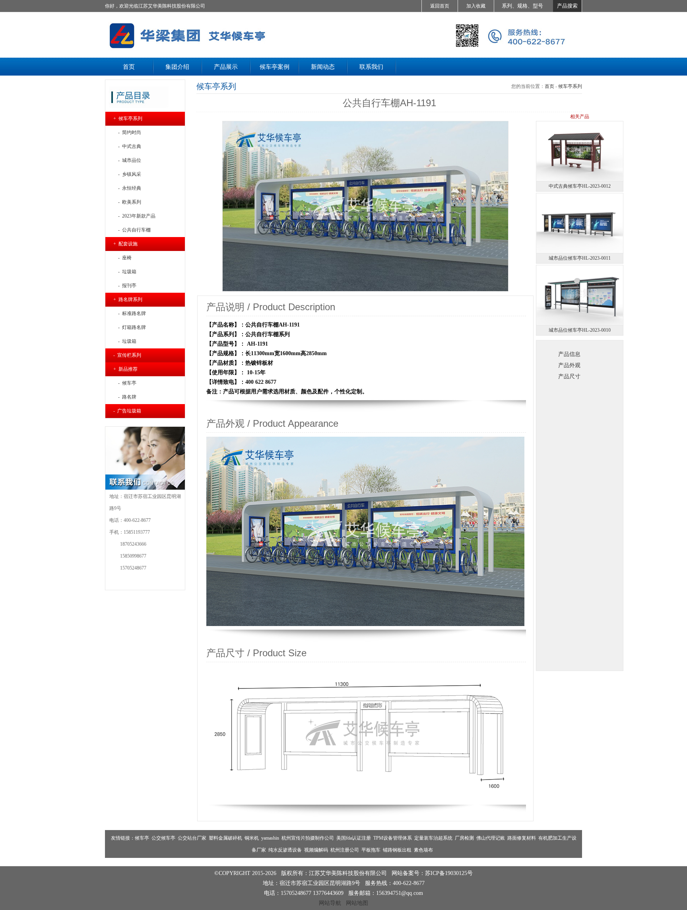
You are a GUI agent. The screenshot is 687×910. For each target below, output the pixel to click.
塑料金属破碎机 (225, 838)
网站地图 (357, 903)
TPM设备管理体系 (392, 838)
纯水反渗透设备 (285, 850)
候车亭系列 (570, 86)
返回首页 (439, 6)
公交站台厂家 (192, 838)
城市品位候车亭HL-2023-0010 (580, 330)
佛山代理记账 (490, 838)
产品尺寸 (569, 376)
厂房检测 (464, 838)
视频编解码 (316, 850)
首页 (549, 86)
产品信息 (569, 354)
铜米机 (252, 838)
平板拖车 (370, 850)
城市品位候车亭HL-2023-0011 (580, 258)
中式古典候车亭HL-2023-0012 (580, 186)
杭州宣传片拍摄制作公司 (307, 838)
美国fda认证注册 (353, 838)
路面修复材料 (521, 838)
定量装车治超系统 (433, 838)
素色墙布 (423, 850)
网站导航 (330, 903)
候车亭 (142, 838)
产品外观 (569, 365)
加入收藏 (475, 6)
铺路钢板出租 (397, 850)
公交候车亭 (163, 838)
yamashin (270, 838)
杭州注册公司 (344, 850)
